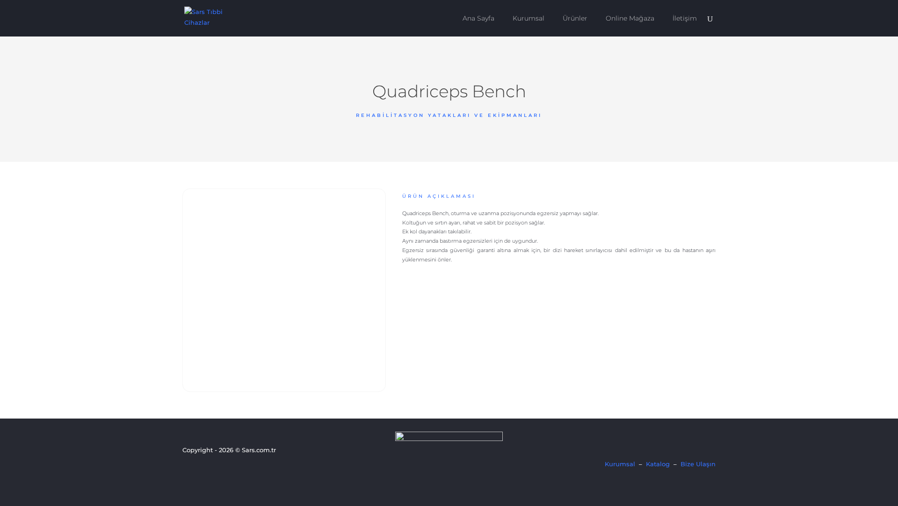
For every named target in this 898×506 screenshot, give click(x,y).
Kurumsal (528, 18)
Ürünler (575, 18)
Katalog (658, 464)
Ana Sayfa (478, 18)
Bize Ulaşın (698, 464)
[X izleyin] (204, 469)
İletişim (685, 18)
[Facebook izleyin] (188, 469)
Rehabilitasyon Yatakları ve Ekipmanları (449, 115)
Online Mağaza (630, 18)
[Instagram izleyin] (220, 469)
